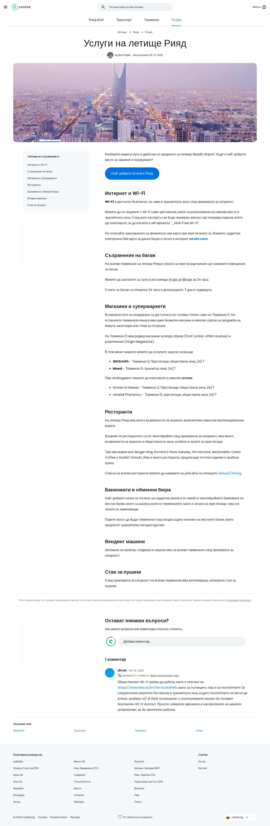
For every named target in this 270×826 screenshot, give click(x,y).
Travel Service (82, 781)
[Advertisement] (56, 244)
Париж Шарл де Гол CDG (148, 781)
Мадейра (18, 788)
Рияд (136, 32)
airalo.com (198, 239)
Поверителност (59, 817)
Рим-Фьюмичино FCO (86, 768)
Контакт (202, 768)
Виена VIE (79, 761)
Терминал (151, 20)
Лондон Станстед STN (25, 768)
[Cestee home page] (21, 7)
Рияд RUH (96, 20)
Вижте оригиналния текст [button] (164, 675)
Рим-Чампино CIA (144, 775)
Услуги (176, 20)
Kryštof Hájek (122, 55)
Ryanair (139, 761)
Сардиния (79, 775)
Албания (79, 795)
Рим (136, 795)
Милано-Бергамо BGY (147, 768)
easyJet (18, 775)
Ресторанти (34, 185)
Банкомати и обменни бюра (43, 191)
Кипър (16, 801)
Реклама (75, 817)
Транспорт (124, 20)
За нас (202, 761)
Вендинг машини (36, 198)
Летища (122, 32)
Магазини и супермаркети (42, 178)
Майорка (79, 801)
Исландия (19, 795)
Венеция (139, 788)
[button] (5, 7)
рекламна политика (239, 600)
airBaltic (18, 761)
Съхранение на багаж (39, 171)
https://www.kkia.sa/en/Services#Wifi (147, 687)
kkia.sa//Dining (229, 473)
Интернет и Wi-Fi (37, 164)
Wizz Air (17, 781)
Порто (138, 801)
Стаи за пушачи (36, 205)
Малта (77, 788)
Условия (42, 817)
